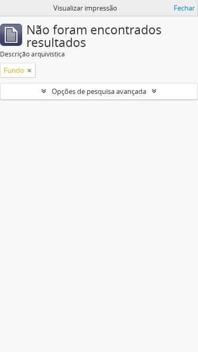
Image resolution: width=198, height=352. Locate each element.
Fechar (184, 8)
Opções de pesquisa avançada (99, 91)
